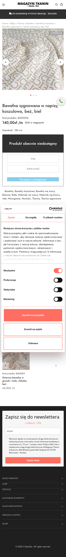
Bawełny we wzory (45, 191)
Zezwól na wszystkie (33, 315)
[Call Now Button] (61, 101)
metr (4, 198)
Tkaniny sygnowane (51, 198)
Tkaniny (20, 23)
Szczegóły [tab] (31, 217)
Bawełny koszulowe (45, 23)
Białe (14, 195)
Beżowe (6, 195)
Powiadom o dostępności (33, 179)
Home (5, 23)
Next (60, 62)
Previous (5, 62)
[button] (56, 366)
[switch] (58, 280)
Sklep (12, 23)
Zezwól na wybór (33, 329)
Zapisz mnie (33, 460)
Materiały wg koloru (49, 195)
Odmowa (33, 343)
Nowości (26, 198)
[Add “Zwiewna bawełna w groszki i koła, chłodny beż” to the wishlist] (22, 352)
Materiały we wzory (28, 195)
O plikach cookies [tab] (52, 217)
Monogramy (14, 198)
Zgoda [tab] (11, 217)
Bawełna (30, 23)
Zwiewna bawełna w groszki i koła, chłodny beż (14, 381)
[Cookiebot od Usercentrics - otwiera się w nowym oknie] (49, 209)
